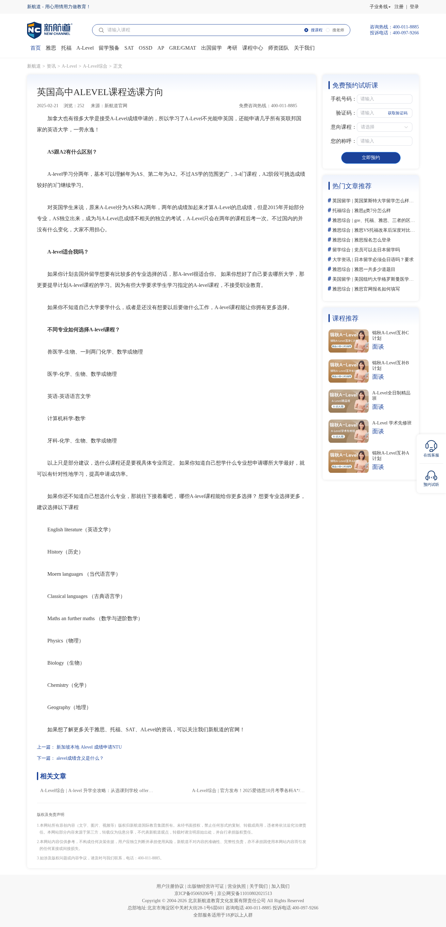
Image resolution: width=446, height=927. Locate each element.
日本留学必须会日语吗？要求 (384, 259)
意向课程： (344, 127)
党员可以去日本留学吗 (377, 249)
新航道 (34, 66)
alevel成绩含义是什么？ (80, 758)
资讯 (51, 66)
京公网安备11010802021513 (244, 893)
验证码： (346, 113)
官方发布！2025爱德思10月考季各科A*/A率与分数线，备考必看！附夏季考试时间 (303, 790)
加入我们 (280, 886)
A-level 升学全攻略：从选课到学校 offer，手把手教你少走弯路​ (131, 790)
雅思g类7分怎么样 (372, 210)
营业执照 (237, 886)
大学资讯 (341, 259)
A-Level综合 (95, 66)
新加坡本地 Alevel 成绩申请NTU (89, 747)
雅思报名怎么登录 (372, 240)
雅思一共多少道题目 (374, 269)
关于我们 (259, 886)
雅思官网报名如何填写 (377, 289)
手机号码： (344, 99)
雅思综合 (341, 220)
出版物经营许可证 (206, 886)
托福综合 (341, 210)
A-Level (69, 66)
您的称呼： (344, 141)
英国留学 (341, 200)
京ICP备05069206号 (194, 893)
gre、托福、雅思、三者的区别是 (387, 220)
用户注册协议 (170, 886)
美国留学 (341, 279)
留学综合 (341, 249)
